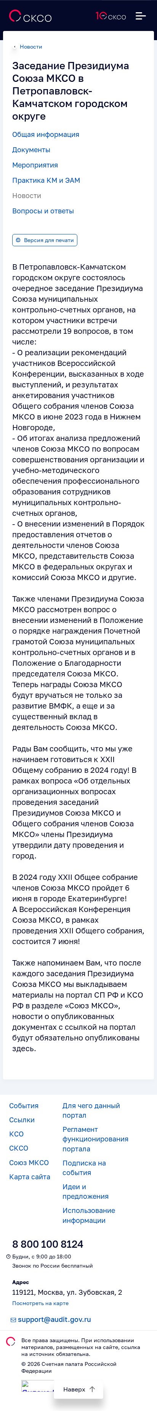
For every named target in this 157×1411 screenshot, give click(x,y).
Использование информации (88, 1215)
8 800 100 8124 (47, 1244)
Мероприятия (35, 165)
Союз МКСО (29, 1162)
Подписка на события (84, 1168)
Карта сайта (29, 1176)
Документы (31, 149)
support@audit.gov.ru (54, 1319)
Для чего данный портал (91, 1110)
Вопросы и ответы (43, 210)
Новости (31, 46)
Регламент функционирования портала (95, 1139)
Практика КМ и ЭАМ (46, 180)
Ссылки (22, 1119)
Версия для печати (49, 240)
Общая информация (45, 134)
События (23, 1105)
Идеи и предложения (85, 1191)
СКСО (18, 1148)
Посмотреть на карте (40, 1303)
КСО (16, 1134)
